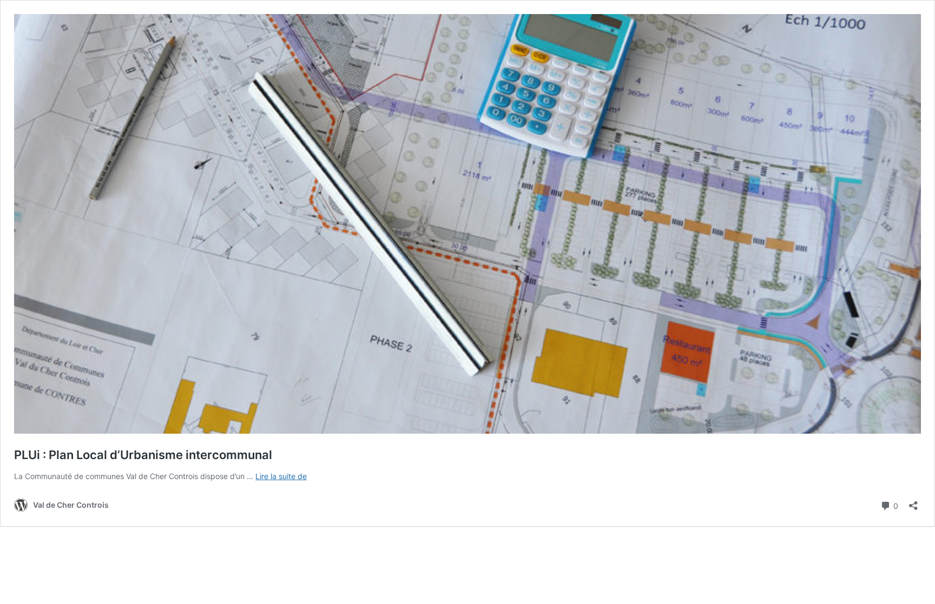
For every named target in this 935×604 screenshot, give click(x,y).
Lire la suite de (281, 476)
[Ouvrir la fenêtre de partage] (913, 502)
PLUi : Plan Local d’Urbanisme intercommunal (143, 455)
